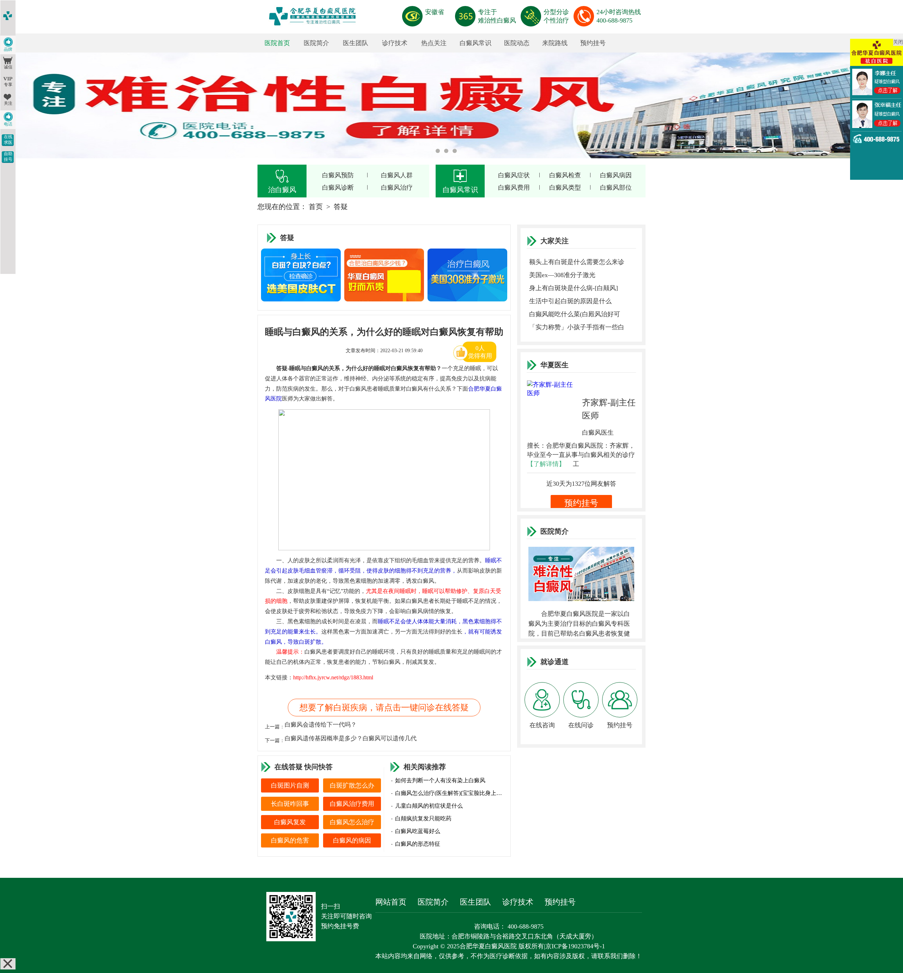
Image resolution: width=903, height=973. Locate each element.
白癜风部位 (616, 187)
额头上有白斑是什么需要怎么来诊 (576, 261)
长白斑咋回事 (290, 803)
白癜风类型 (565, 187)
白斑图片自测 (290, 785)
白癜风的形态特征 (417, 844)
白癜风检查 (565, 175)
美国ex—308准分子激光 (562, 275)
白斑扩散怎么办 (352, 785)
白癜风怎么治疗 (352, 822)
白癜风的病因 (352, 840)
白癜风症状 (514, 175)
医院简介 (316, 43)
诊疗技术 (394, 43)
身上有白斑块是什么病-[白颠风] (573, 288)
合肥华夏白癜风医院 (488, 946)
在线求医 (8, 139)
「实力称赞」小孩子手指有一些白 (576, 327)
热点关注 (434, 43)
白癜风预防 (338, 175)
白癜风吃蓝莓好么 (417, 831)
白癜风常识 (475, 43)
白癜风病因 (616, 175)
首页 (316, 206)
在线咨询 (542, 725)
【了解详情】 (546, 463)
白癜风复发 (290, 822)
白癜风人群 (397, 175)
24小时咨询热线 (618, 16)
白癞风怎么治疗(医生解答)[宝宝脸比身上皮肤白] (449, 793)
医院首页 (277, 43)
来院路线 (555, 43)
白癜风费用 (514, 187)
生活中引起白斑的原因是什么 (570, 301)
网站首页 (390, 902)
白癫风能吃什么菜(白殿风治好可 (574, 314)
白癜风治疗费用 (352, 803)
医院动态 (516, 43)
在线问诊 (581, 725)
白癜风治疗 (397, 187)
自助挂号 (8, 156)
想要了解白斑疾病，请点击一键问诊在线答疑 (384, 707)
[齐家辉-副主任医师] (554, 407)
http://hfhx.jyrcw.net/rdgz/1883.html (333, 677)
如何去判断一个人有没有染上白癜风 (440, 780)
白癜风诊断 (338, 187)
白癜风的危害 (290, 840)
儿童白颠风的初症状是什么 (429, 806)
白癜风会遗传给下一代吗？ (321, 724)
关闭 (898, 42)
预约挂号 (593, 43)
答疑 (341, 206)
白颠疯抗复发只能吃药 (423, 818)
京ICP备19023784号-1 (575, 946)
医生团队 (355, 43)
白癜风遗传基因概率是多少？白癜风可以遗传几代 (351, 738)
